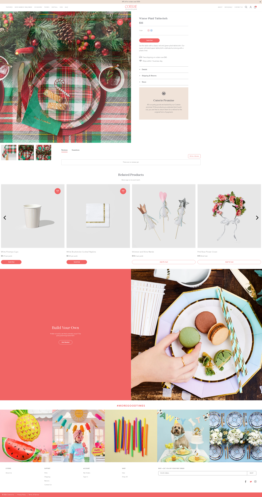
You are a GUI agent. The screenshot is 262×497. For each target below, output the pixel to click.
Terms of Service (34, 494)
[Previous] (5, 217)
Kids (61, 7)
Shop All (55, 7)
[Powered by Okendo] (70, 157)
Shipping (47, 477)
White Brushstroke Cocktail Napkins (81, 252)
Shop (124, 468)
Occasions (38, 7)
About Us (9, 473)
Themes (46, 7)
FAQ (45, 473)
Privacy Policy (21, 494)
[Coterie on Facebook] (245, 481)
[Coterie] (131, 7)
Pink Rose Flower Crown (207, 252)
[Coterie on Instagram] (255, 481)
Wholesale (228, 7)
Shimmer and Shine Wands (143, 252)
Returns (46, 481)
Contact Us (239, 7)
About (220, 7)
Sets (123, 473)
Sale (66, 7)
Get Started (65, 342)
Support (47, 468)
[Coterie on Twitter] (250, 481)
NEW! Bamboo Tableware (23, 7)
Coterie (8, 468)
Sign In (85, 477)
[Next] (257, 217)
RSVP (252, 473)
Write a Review (194, 156)
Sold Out (149, 40)
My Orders (86, 473)
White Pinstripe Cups (9, 252)
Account (86, 468)
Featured (9, 7)
